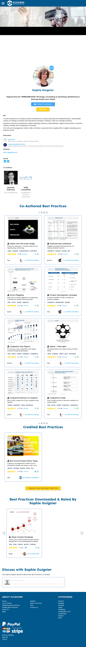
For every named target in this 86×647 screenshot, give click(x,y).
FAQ (31, 605)
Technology (62, 614)
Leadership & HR (64, 612)
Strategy (61, 603)
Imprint (32, 601)
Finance (61, 601)
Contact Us (34, 607)
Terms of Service (36, 603)
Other (60, 618)
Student (60, 616)
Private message (43, 104)
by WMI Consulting (31, 260)
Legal (60, 607)
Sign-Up (5, 637)
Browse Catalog (7, 635)
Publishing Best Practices (11, 605)
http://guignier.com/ (10, 152)
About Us (5, 609)
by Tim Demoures (32, 554)
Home (4, 601)
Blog (3, 612)
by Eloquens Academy (30, 477)
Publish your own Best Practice (43, 488)
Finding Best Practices (10, 607)
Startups (61, 605)
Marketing (61, 609)
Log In (4, 639)
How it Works (7, 603)
